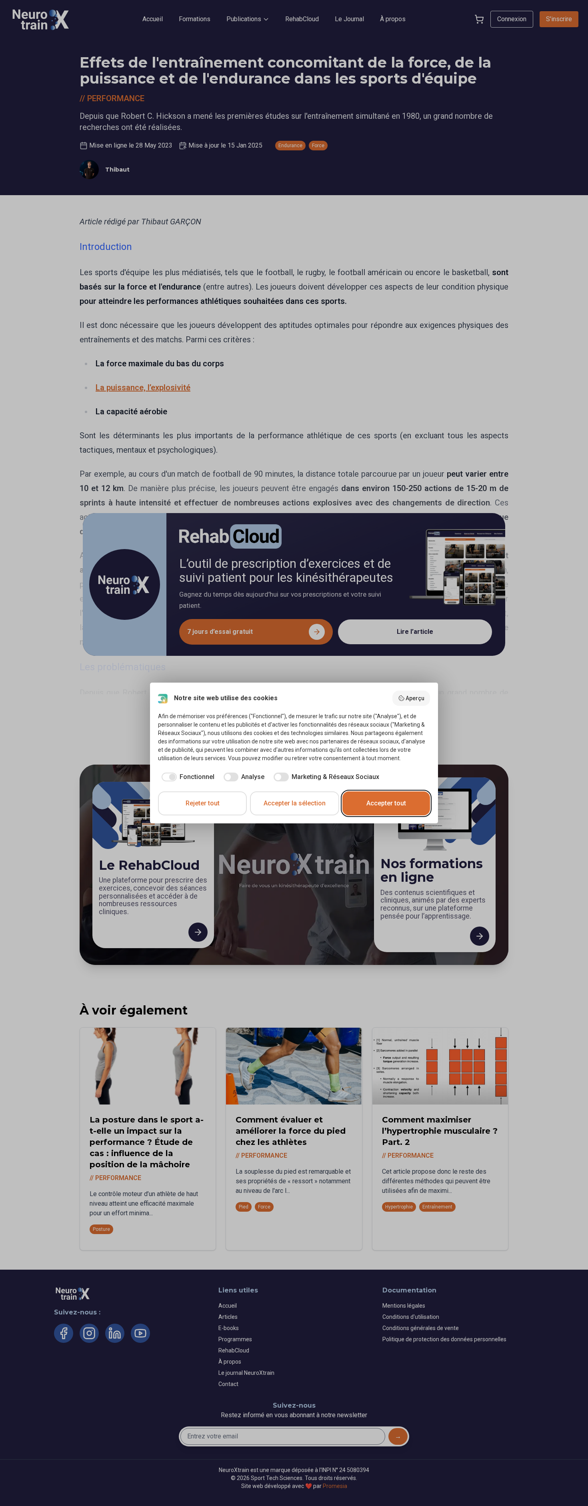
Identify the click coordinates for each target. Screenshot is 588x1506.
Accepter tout (386, 803)
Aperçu (415, 698)
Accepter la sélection (295, 803)
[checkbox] (186, 777)
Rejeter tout (203, 803)
